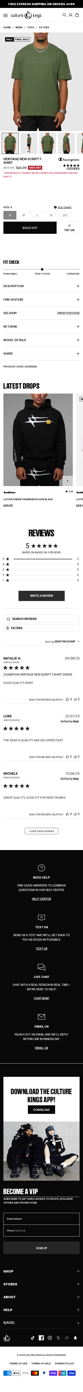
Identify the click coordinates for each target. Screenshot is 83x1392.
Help (7, 1309)
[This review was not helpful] (75, 699)
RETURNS (10, 326)
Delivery (41, 313)
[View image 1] (10, 143)
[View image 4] (66, 143)
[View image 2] (29, 143)
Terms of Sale (41, 1363)
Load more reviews (41, 831)
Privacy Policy (64, 1363)
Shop (8, 1271)
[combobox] (62, 641)
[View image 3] (47, 143)
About (9, 1296)
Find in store (13, 299)
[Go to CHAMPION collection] (69, 160)
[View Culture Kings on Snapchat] (75, 1338)
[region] (41, 559)
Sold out (30, 228)
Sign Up (41, 1248)
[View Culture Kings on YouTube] (67, 1338)
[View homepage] (26, 14)
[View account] (70, 15)
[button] (77, 15)
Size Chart (65, 207)
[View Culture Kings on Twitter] (58, 1338)
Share (8, 353)
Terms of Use (18, 1363)
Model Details (14, 340)
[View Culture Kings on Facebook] (41, 1338)
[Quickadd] (68, 481)
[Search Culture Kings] (64, 15)
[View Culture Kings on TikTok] (33, 1338)
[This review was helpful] (67, 699)
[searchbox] (44, 619)
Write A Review (41, 595)
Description (13, 286)
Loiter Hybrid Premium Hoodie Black (28, 499)
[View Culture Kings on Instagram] (50, 1338)
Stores (10, 1284)
